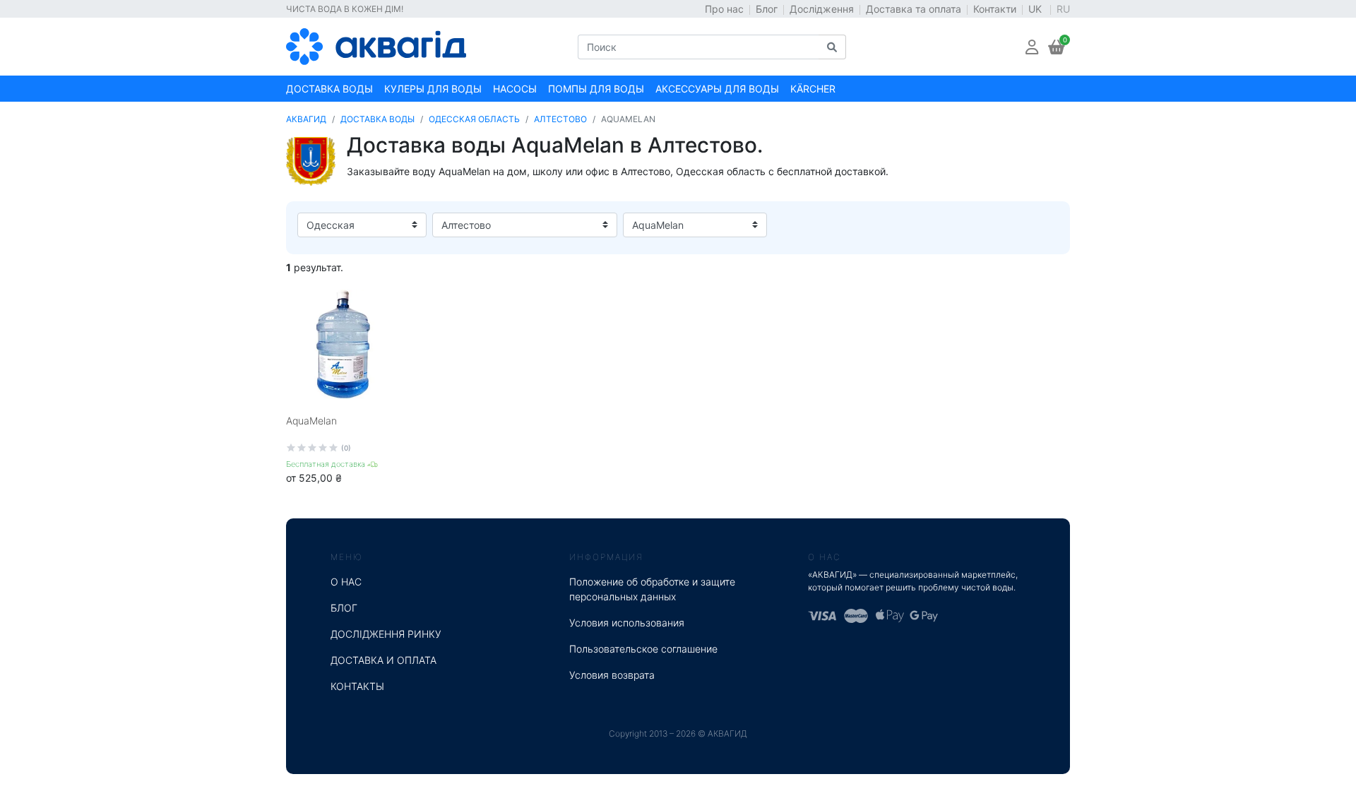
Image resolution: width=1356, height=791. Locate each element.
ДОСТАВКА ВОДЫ (377, 119)
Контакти (994, 9)
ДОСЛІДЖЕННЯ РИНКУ (386, 634)
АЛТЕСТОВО (560, 119)
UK (1036, 9)
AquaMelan (311, 421)
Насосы (515, 89)
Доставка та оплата (913, 9)
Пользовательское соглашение (643, 649)
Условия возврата (612, 675)
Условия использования (626, 623)
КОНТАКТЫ (357, 686)
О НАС (346, 582)
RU (1063, 9)
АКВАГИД (306, 119)
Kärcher (812, 89)
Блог (767, 9)
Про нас (724, 9)
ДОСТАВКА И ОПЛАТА (383, 660)
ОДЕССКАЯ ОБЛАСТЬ (474, 119)
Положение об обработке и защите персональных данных (652, 589)
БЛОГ (344, 608)
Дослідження (822, 9)
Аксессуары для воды (717, 89)
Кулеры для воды (433, 89)
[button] (1032, 47)
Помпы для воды (596, 89)
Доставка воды (329, 89)
